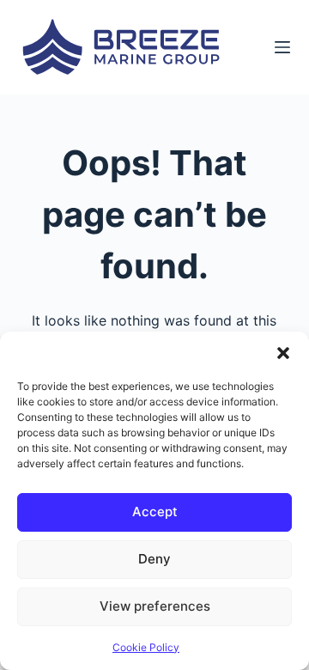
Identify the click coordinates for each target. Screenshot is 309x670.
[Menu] (282, 47)
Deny (154, 559)
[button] (283, 353)
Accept (155, 511)
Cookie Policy (145, 647)
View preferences (155, 606)
